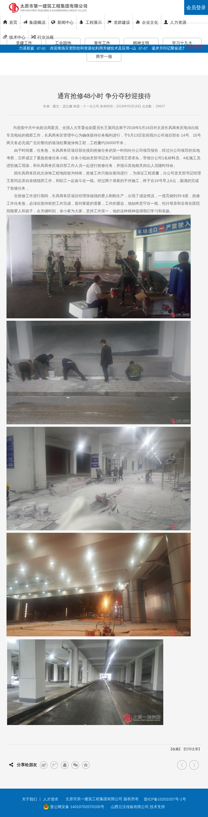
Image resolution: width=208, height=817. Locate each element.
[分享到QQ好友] (65, 765)
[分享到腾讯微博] (54, 765)
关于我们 (29, 799)
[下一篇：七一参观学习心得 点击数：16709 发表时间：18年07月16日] (194, 765)
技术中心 (17, 37)
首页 (13, 22)
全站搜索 (195, 47)
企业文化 (150, 22)
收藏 (175, 749)
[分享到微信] (75, 765)
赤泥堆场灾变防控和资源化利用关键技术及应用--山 (82, 48)
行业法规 (45, 37)
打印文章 (191, 749)
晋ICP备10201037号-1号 (165, 799)
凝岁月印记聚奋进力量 (159, 48)
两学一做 (104, 56)
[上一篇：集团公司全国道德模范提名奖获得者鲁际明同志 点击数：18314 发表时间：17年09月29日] (182, 765)
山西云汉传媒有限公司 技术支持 (138, 807)
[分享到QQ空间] (86, 765)
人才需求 (50, 799)
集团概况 (37, 22)
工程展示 (94, 22)
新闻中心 (65, 22)
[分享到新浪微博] (44, 765)
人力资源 (178, 22)
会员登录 (196, 7)
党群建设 (122, 22)
